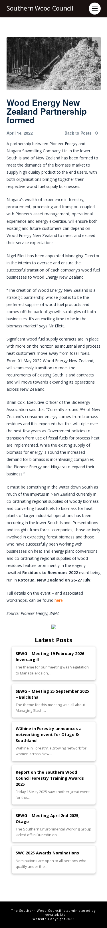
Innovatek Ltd (53, 914)
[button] (95, 9)
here (58, 600)
